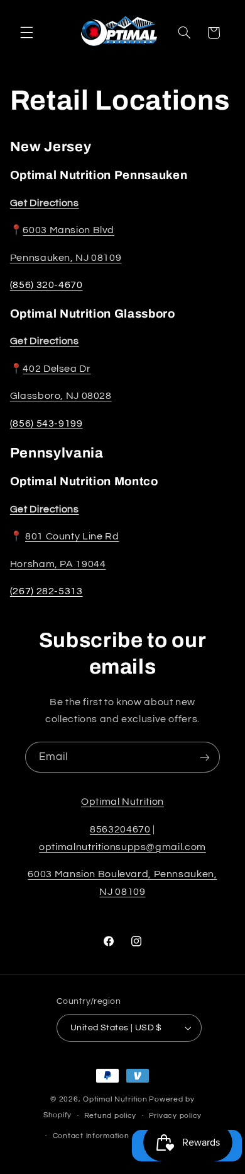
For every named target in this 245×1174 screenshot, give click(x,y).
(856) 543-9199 (46, 423)
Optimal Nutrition (122, 802)
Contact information (91, 1135)
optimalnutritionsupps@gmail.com (122, 847)
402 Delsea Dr (56, 369)
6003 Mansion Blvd (68, 230)
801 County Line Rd (72, 536)
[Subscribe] (204, 757)
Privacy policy (175, 1115)
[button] (26, 32)
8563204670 (120, 829)
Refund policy (110, 1115)
